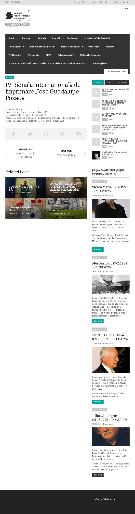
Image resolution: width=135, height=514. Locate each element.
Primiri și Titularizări (69, 47)
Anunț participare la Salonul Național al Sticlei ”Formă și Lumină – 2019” (114, 128)
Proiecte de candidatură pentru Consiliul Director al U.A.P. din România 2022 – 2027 (48, 63)
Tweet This (30, 134)
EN (124, 8)
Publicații (110, 46)
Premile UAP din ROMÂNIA (96, 39)
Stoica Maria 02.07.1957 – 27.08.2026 (110, 189)
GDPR (48, 55)
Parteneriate (33, 55)
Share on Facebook (13, 134)
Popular (98, 82)
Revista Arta (93, 46)
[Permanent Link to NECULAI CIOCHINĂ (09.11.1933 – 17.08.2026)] (111, 360)
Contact (124, 2)
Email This (78, 134)
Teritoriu (42, 38)
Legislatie (93, 2)
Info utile (103, 2)
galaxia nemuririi (99, 181)
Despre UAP (78, 2)
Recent (111, 82)
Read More (98, 249)
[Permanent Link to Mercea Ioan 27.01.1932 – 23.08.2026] (111, 284)
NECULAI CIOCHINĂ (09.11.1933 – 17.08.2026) (110, 337)
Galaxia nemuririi (66, 55)
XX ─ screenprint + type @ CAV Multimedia (115, 90)
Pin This (62, 134)
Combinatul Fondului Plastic (42, 46)
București (26, 38)
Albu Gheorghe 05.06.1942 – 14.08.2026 (109, 418)
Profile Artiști (15, 55)
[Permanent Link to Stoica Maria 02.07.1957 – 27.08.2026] (111, 208)
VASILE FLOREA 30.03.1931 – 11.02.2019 (115, 115)
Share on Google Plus (46, 134)
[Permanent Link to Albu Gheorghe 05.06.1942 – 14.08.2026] (111, 436)
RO (128, 8)
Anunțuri (9, 77)
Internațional (13, 47)
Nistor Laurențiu (109, 195)
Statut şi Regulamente (90, 55)
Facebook (123, 82)
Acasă (9, 39)
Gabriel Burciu (109, 499)
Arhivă (115, 2)
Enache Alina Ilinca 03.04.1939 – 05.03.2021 (116, 153)
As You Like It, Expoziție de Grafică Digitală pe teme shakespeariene (114, 103)
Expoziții (56, 38)
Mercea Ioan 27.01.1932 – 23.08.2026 (109, 265)
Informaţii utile (100, 63)
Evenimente (71, 39)
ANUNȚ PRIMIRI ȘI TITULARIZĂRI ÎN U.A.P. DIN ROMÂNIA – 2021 (114, 141)
